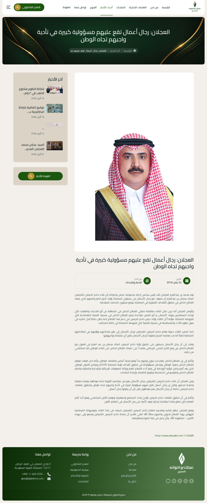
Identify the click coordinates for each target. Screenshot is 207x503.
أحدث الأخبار (106, 7)
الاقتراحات (83, 481)
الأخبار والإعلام (128, 475)
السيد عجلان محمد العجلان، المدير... (32, 147)
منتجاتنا (132, 470)
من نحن (154, 7)
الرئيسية (166, 7)
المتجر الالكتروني (80, 464)
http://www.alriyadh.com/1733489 (174, 435)
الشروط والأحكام (80, 475)
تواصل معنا (80, 7)
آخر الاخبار (115, 50)
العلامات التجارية (138, 7)
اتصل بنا (132, 481)
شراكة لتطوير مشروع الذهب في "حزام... (31, 91)
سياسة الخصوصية (79, 470)
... (43, 128)
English (67, 7)
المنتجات (120, 7)
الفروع (93, 7)
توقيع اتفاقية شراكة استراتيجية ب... (31, 109)
